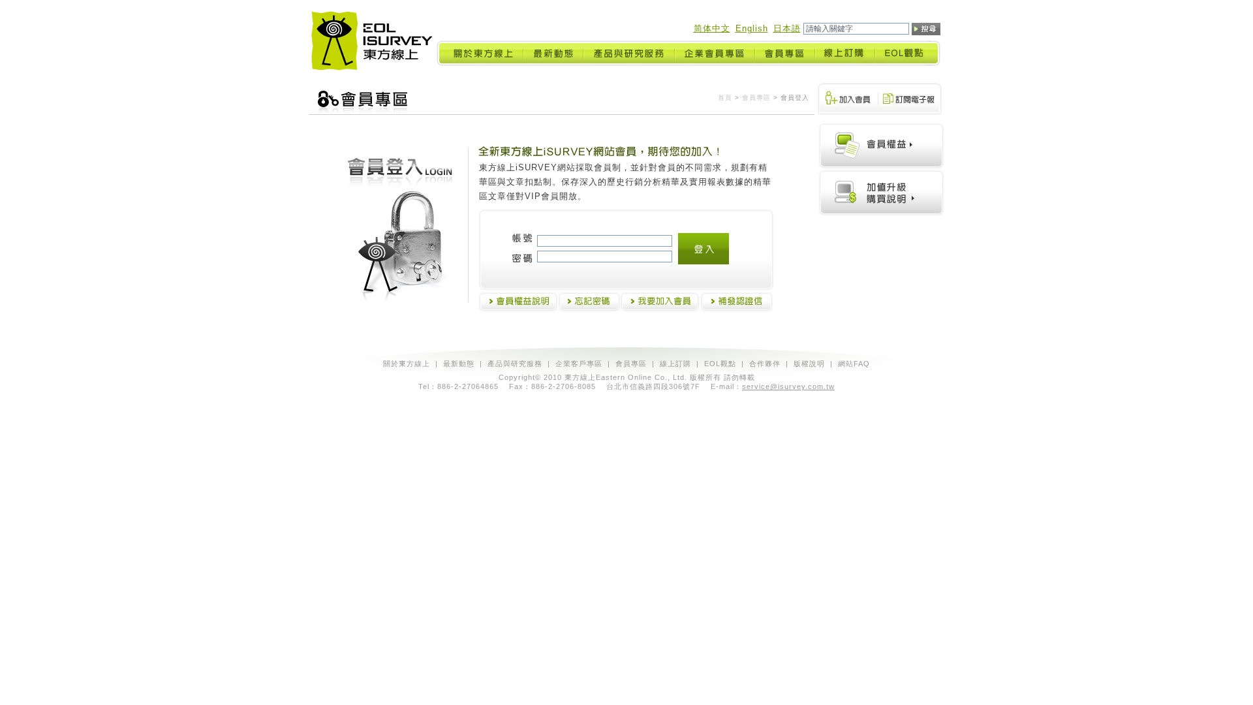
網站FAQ (854, 364)
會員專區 (756, 97)
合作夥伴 (765, 364)
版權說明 (809, 364)
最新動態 (458, 364)
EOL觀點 (720, 364)
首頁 (725, 97)
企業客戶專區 (578, 364)
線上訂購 (675, 364)
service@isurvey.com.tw (788, 386)
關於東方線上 (406, 364)
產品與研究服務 (514, 364)
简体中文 (712, 28)
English (751, 28)
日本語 (787, 28)
